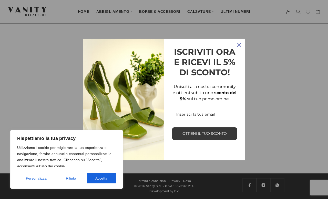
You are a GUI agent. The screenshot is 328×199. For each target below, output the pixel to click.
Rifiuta (71, 178)
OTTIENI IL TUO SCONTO (204, 133)
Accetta (101, 178)
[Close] (239, 45)
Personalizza (36, 178)
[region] (66, 159)
